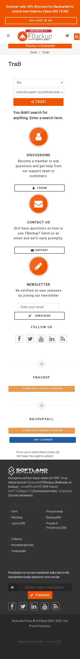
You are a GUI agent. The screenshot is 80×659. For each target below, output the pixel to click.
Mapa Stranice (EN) (30, 641)
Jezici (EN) (18, 523)
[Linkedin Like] (52, 339)
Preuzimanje (54, 511)
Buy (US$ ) (41, 20)
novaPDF (26, 486)
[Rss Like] (63, 339)
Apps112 (26, 491)
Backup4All (53, 517)
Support (41, 250)
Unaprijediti (18, 551)
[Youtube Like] (41, 339)
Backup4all (34, 482)
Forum (41, 188)
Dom (14, 511)
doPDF (38, 486)
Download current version (41, 388)
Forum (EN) (54, 641)
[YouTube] (45, 606)
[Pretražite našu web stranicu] (75, 34)
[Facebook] (12, 606)
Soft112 (13, 491)
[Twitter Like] (30, 339)
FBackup (17, 517)
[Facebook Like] (19, 339)
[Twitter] (23, 606)
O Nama (16, 539)
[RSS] (55, 606)
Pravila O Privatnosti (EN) (56, 525)
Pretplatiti (41, 595)
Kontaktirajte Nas (22, 545)
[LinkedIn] (34, 606)
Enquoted (65, 491)
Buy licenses (43, 439)
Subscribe (41, 315)
